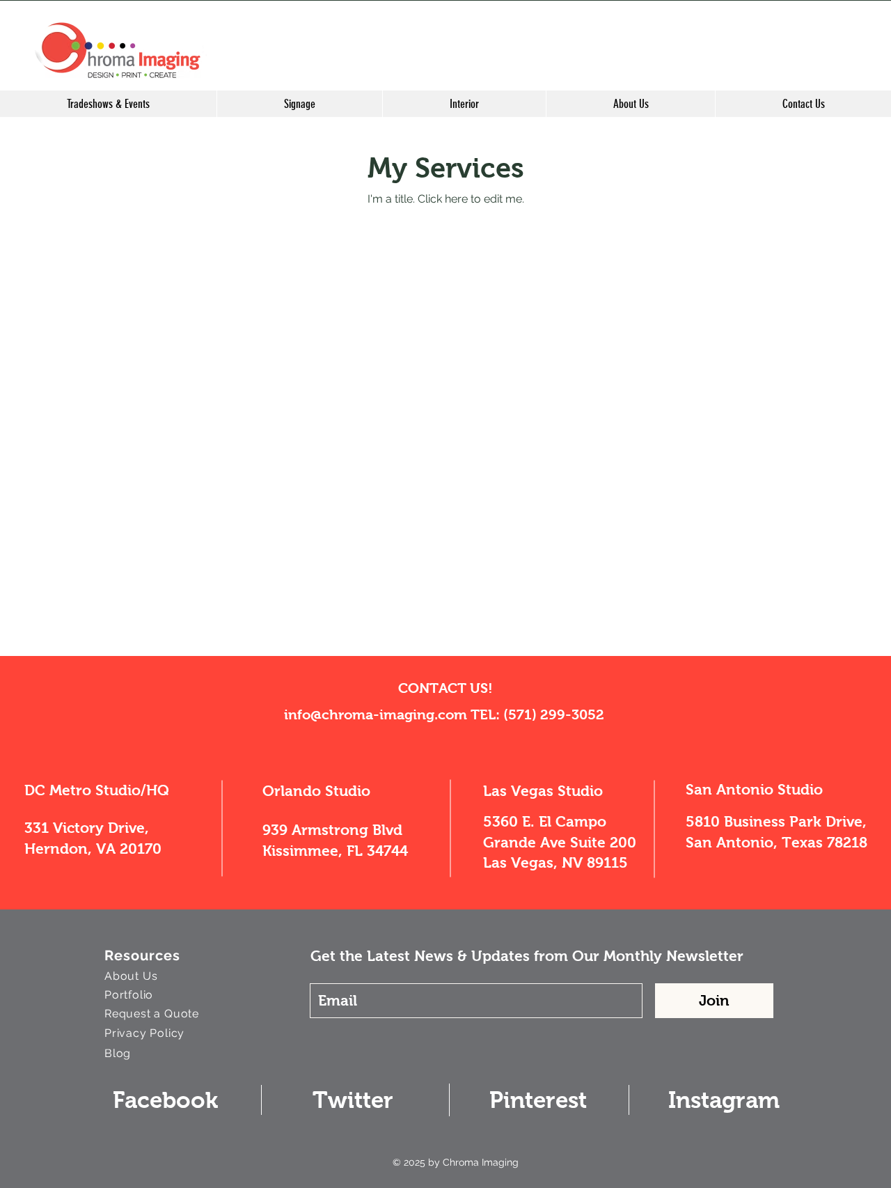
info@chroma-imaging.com (375, 714)
